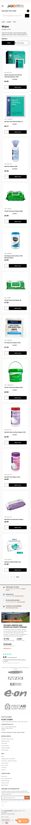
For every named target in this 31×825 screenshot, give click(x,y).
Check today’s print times (12, 607)
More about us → (7, 648)
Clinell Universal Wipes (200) (13, 211)
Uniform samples (5, 748)
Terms (2, 816)
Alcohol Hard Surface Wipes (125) (15, 432)
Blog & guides (4, 785)
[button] (8, 43)
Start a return (4, 765)
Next (17, 577)
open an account (21, 601)
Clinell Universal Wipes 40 (12, 300)
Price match (4, 743)
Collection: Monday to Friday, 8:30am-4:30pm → (13, 732)
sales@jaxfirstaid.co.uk (7, 724)
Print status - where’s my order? (9, 761)
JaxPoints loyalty (5, 780)
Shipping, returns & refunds (8, 758)
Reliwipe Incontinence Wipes (13, 519)
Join (27, 797)
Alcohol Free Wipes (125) (12, 477)
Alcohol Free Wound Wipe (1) (13, 121)
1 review (14, 124)
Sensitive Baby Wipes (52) (12, 562)
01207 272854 (7, 720)
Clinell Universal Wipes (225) (13, 387)
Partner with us (5, 783)
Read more (4, 38)
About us (3, 769)
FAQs (2, 756)
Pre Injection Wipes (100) (12, 342)
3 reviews (14, 168)
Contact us (4, 767)
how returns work (19, 596)
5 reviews (14, 79)
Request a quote (5, 741)
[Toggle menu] (2, 6)
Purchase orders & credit (7, 739)
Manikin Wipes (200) (10, 166)
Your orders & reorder (6, 778)
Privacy (6, 816)
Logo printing (4, 750)
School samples (5, 745)
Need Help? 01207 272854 (9, 11)
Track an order (4, 763)
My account (4, 776)
